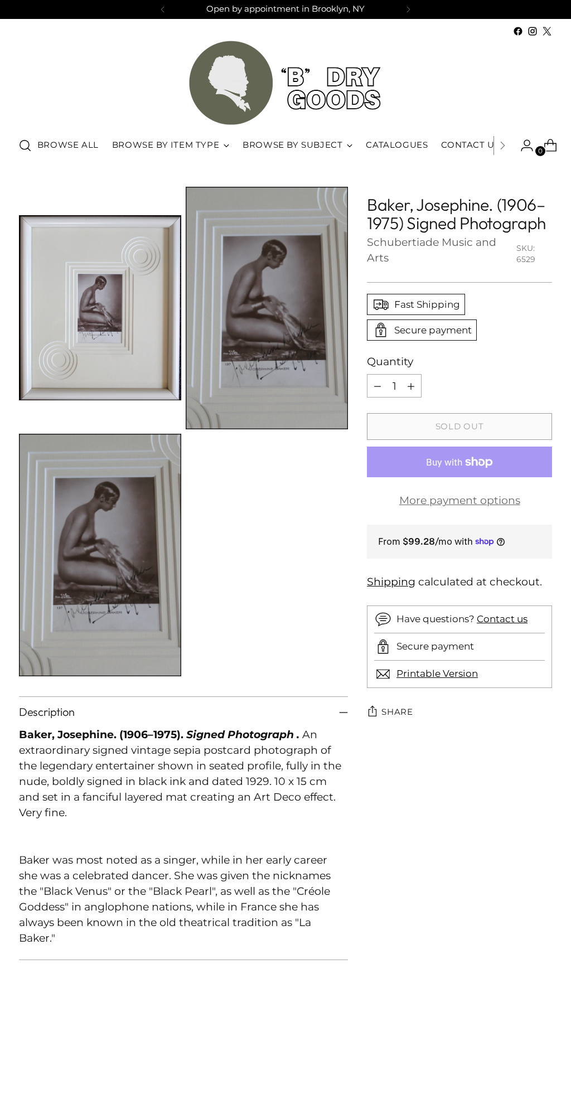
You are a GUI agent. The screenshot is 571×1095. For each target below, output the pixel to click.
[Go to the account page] (522, 145)
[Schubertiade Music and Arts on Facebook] (518, 31)
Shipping (391, 581)
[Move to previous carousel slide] (516, 1057)
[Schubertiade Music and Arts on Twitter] (547, 31)
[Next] (408, 9)
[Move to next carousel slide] (542, 1056)
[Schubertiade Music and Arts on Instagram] (533, 31)
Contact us (502, 618)
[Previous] (163, 9)
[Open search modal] (25, 145)
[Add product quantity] (411, 386)
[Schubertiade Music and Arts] (285, 83)
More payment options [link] (459, 500)
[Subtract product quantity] (377, 386)
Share (397, 712)
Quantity (390, 361)
